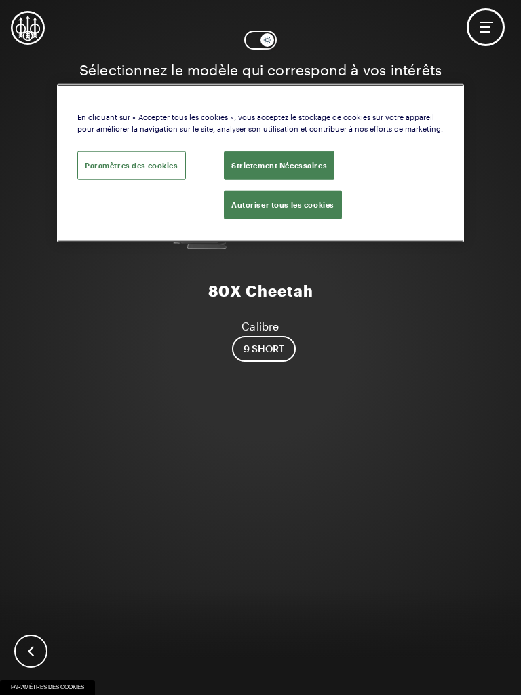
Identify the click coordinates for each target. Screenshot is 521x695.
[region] (260, 162)
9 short (264, 348)
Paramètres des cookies (47, 687)
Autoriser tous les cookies (282, 204)
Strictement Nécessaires (279, 164)
